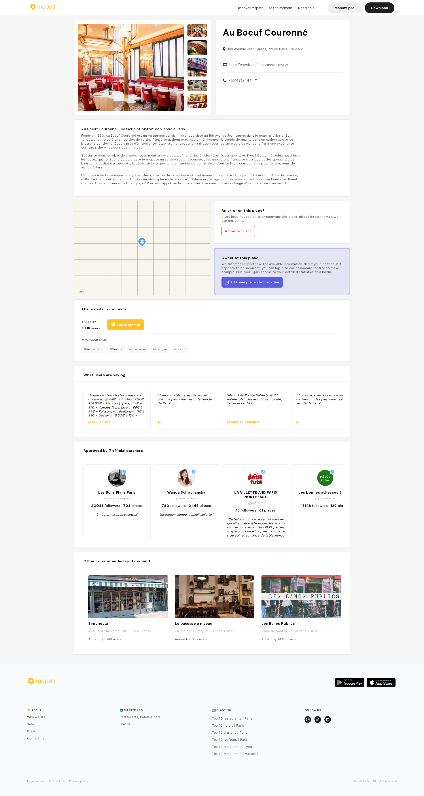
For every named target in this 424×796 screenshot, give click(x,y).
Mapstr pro (344, 8)
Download (379, 8)
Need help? (307, 8)
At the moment (281, 8)
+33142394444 (242, 80)
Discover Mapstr (250, 8)
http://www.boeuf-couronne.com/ (257, 65)
